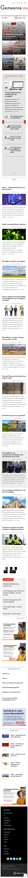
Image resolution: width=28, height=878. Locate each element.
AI (4, 815)
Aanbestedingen (8, 813)
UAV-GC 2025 (5, 673)
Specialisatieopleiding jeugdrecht (10, 687)
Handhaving (7, 820)
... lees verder (9, 217)
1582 (6, 572)
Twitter (5, 837)
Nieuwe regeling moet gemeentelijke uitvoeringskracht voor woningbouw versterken (13, 298)
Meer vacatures (21, 618)
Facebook (6, 834)
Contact (13, 3)
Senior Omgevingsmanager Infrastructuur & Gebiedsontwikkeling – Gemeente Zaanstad (13, 593)
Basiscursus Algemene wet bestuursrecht (12, 683)
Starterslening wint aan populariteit (13, 415)
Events (5, 842)
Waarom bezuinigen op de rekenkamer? (15, 764)
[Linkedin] (17, 858)
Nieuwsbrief (20, 3)
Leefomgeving (7, 825)
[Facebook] (11, 858)
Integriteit (6, 823)
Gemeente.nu (14, 8)
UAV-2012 (4, 678)
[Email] (8, 858)
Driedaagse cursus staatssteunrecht (11, 692)
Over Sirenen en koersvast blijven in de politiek (17, 745)
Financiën (6, 818)
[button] (10, 173)
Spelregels (6, 854)
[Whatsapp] (20, 858)
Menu (5, 17)
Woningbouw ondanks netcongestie (13, 261)
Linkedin (6, 839)
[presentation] (3, 122)
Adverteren (6, 849)
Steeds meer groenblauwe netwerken (14, 224)
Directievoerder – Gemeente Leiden (12, 613)
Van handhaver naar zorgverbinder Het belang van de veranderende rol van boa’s (12, 454)
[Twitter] (14, 858)
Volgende (13, 571)
